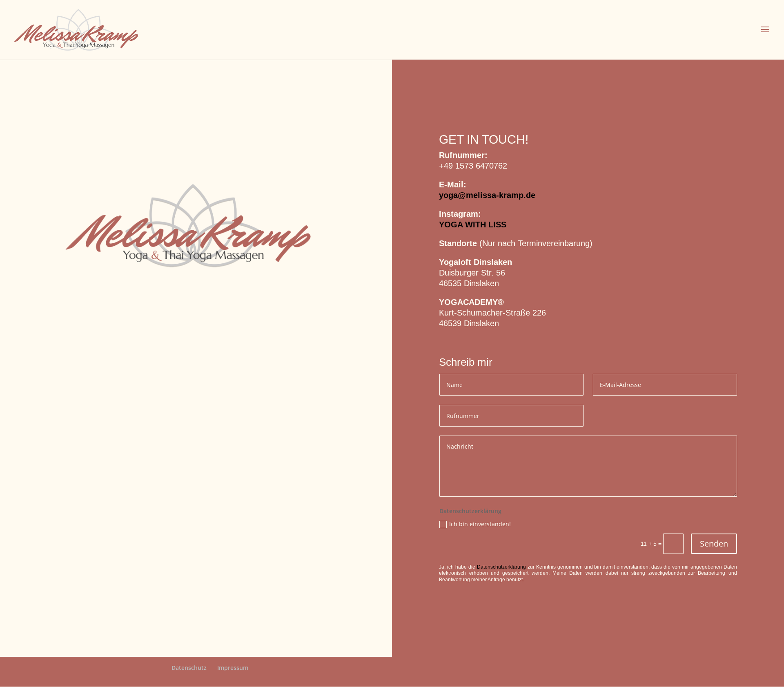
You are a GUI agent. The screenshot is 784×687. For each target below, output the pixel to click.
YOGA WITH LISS (472, 224)
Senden (714, 543)
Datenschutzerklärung (501, 567)
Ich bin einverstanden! (480, 524)
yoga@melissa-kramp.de (487, 195)
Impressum (232, 667)
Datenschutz (189, 667)
